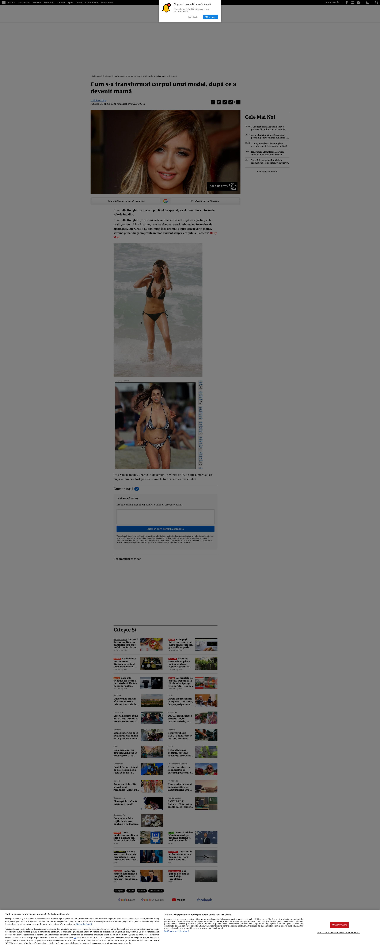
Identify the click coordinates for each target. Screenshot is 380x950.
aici (75, 938)
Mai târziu (193, 17)
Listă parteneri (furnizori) (176, 931)
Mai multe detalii (84, 924)
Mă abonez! (210, 17)
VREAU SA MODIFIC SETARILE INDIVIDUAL (338, 933)
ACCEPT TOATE (339, 925)
